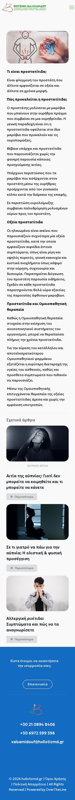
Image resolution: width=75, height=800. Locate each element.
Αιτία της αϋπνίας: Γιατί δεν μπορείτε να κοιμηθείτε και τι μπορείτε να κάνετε (34, 481)
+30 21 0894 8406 (37, 724)
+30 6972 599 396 (37, 733)
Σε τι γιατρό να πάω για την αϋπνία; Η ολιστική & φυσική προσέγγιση (34, 553)
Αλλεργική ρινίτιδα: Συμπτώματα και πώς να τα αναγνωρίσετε (32, 624)
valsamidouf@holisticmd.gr (37, 741)
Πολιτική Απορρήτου (29, 784)
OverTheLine (56, 789)
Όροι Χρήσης (55, 779)
